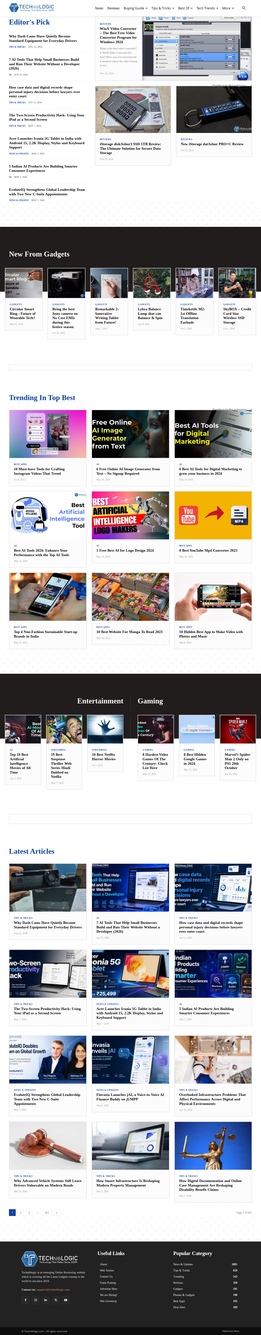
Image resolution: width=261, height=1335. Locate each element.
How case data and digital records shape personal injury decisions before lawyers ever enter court (44, 91)
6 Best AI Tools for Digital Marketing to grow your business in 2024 (210, 471)
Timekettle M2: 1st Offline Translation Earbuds (192, 315)
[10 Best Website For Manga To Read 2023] (130, 597)
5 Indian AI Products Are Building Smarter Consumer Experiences (43, 168)
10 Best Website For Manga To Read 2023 (129, 632)
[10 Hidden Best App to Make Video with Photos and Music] (213, 597)
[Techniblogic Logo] (31, 7)
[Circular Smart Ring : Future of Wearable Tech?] (23, 283)
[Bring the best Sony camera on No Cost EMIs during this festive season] (66, 283)
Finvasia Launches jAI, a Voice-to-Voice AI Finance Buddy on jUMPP (130, 1097)
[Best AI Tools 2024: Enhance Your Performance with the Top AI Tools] (47, 515)
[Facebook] (26, 1300)
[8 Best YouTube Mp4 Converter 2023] (213, 515)
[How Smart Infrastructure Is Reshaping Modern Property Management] (130, 1146)
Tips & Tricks (17, 47)
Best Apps (20, 464)
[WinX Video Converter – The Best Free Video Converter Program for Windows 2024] (197, 48)
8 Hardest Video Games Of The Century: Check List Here (155, 761)
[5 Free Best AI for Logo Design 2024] (130, 515)
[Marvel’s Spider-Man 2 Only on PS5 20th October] (238, 729)
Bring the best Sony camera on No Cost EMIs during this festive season (65, 318)
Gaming (148, 750)
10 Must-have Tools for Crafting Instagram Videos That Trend (39, 471)
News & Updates (19, 153)
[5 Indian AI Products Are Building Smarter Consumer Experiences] (213, 974)
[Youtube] (66, 1300)
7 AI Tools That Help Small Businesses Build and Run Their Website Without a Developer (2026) (44, 63)
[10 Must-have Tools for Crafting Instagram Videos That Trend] (47, 434)
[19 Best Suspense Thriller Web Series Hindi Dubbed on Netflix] (64, 729)
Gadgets (16, 304)
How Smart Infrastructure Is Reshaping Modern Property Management (128, 1183)
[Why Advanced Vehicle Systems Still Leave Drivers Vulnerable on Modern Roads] (47, 1146)
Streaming (58, 750)
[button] (244, 8)
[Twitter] (56, 1300)
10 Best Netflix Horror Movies (104, 756)
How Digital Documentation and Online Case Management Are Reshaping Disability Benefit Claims (210, 1185)
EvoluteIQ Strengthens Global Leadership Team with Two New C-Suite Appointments (47, 192)
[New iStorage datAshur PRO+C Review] (214, 109)
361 (47, 1212)
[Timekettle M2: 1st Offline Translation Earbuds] (194, 283)
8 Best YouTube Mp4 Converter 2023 (208, 550)
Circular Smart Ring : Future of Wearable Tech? (22, 313)
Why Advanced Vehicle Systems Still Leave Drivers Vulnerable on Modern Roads (48, 1183)
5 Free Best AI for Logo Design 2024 (125, 550)
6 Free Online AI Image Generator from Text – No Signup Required (128, 471)
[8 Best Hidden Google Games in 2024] (197, 729)
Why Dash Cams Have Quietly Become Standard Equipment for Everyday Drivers (43, 38)
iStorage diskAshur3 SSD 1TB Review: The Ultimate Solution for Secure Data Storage (130, 148)
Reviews (106, 24)
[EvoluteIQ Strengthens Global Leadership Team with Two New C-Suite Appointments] (47, 1060)
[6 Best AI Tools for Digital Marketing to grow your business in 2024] (213, 434)
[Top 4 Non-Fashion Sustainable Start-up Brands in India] (47, 597)
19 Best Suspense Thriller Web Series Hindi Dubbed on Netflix (61, 765)
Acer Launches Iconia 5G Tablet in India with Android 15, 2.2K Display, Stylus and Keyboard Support (46, 142)
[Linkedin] (46, 1300)
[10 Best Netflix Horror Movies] (105, 729)
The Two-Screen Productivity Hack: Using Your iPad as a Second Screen (46, 117)
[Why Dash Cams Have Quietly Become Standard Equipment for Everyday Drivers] (47, 888)
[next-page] (56, 1212)
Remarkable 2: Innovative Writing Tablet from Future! (107, 315)
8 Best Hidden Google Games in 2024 (195, 758)
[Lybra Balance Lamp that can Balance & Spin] (151, 283)
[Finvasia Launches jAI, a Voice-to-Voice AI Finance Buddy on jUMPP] (130, 1060)
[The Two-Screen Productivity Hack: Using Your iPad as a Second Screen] (47, 974)
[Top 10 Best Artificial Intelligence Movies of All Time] (23, 729)
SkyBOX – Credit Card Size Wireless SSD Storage (237, 315)
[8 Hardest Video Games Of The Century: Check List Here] (156, 729)
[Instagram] (36, 1300)
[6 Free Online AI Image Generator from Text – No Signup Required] (130, 434)
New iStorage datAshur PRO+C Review (212, 144)
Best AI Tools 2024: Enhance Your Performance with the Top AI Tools (41, 552)
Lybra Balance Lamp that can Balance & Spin (150, 313)
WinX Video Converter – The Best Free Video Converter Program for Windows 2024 (118, 35)
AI (10, 74)
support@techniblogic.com (53, 1289)
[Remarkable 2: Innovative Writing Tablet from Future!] (109, 283)
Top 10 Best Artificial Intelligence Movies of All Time (20, 763)
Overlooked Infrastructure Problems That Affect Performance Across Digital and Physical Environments (212, 1099)
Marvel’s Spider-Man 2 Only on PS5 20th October (238, 761)
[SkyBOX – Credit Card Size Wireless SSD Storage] (237, 283)
